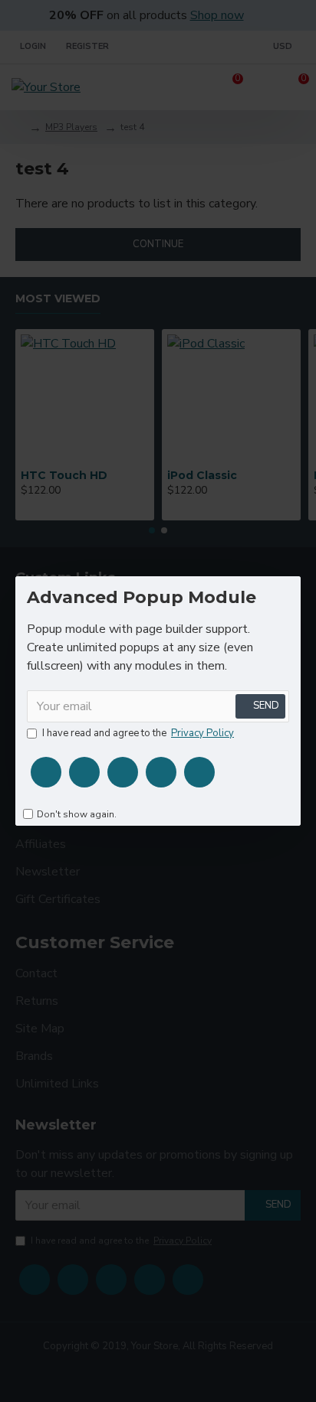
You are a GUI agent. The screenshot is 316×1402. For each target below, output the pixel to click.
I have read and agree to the (138, 733)
